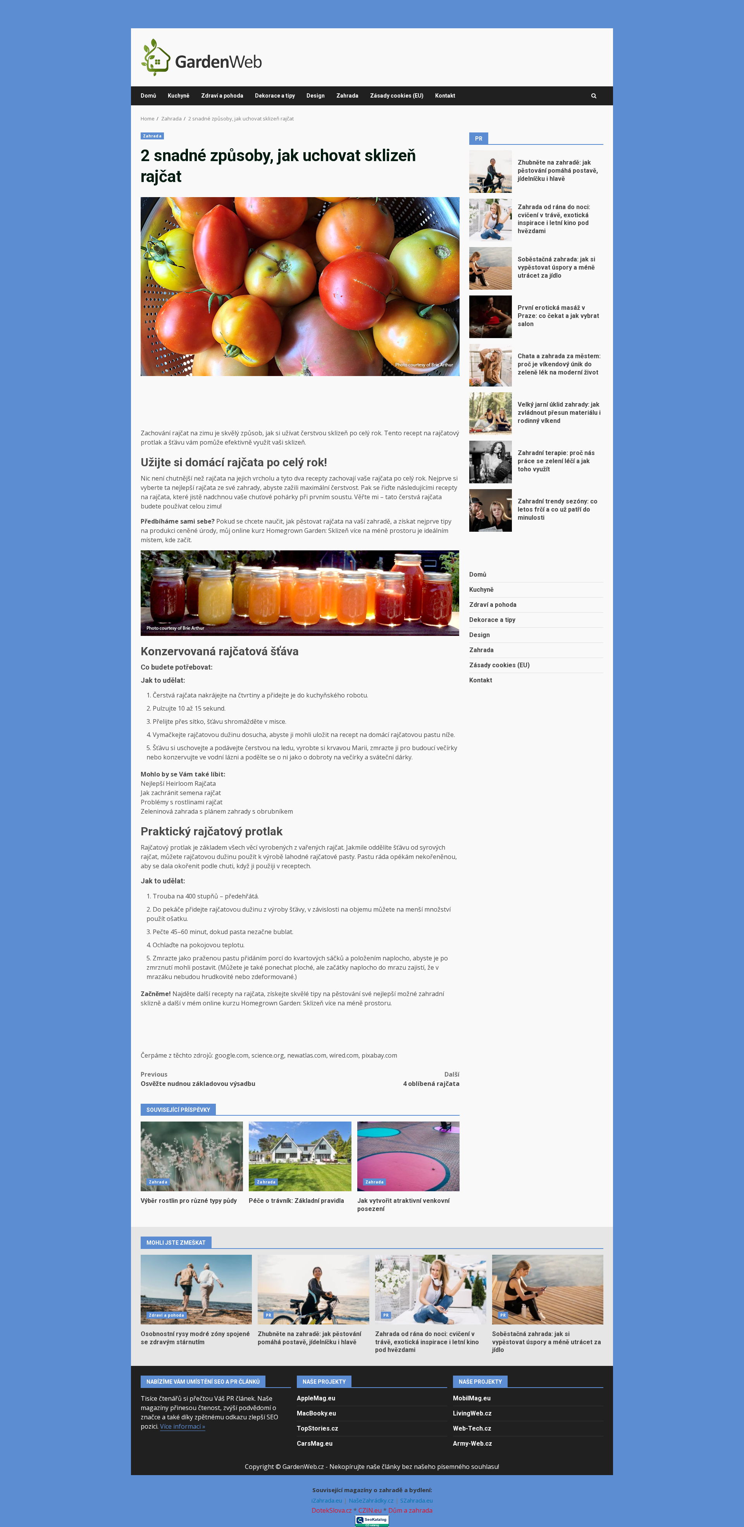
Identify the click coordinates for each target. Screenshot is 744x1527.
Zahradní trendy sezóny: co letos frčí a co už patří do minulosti (490, 510)
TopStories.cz (317, 1428)
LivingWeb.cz (472, 1413)
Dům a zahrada (410, 1510)
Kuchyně (178, 96)
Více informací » (182, 1426)
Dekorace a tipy (275, 96)
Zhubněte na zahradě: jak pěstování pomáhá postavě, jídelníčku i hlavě (490, 171)
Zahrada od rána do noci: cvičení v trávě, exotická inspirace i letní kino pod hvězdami (490, 220)
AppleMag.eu (316, 1398)
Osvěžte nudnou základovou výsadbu (198, 1079)
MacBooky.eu (316, 1413)
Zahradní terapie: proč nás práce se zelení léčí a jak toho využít (490, 462)
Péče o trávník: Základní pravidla (300, 1156)
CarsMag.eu (314, 1443)
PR (268, 1315)
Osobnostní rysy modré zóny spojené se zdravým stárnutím (196, 1289)
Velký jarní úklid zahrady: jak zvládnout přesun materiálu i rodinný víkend (490, 413)
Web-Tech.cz (472, 1428)
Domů (148, 96)
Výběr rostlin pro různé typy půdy (192, 1156)
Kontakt (445, 96)
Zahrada (347, 96)
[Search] (593, 96)
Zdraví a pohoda (222, 96)
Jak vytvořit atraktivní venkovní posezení (408, 1156)
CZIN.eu (370, 1510)
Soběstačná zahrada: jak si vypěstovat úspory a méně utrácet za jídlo (490, 268)
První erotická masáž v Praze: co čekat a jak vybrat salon (490, 316)
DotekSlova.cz (332, 1510)
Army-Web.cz (472, 1443)
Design (316, 96)
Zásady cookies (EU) (397, 96)
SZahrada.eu (416, 1500)
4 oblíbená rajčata (431, 1079)
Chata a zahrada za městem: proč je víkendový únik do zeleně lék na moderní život (490, 365)
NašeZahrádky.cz (372, 1500)
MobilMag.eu (472, 1398)
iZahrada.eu (328, 1500)
